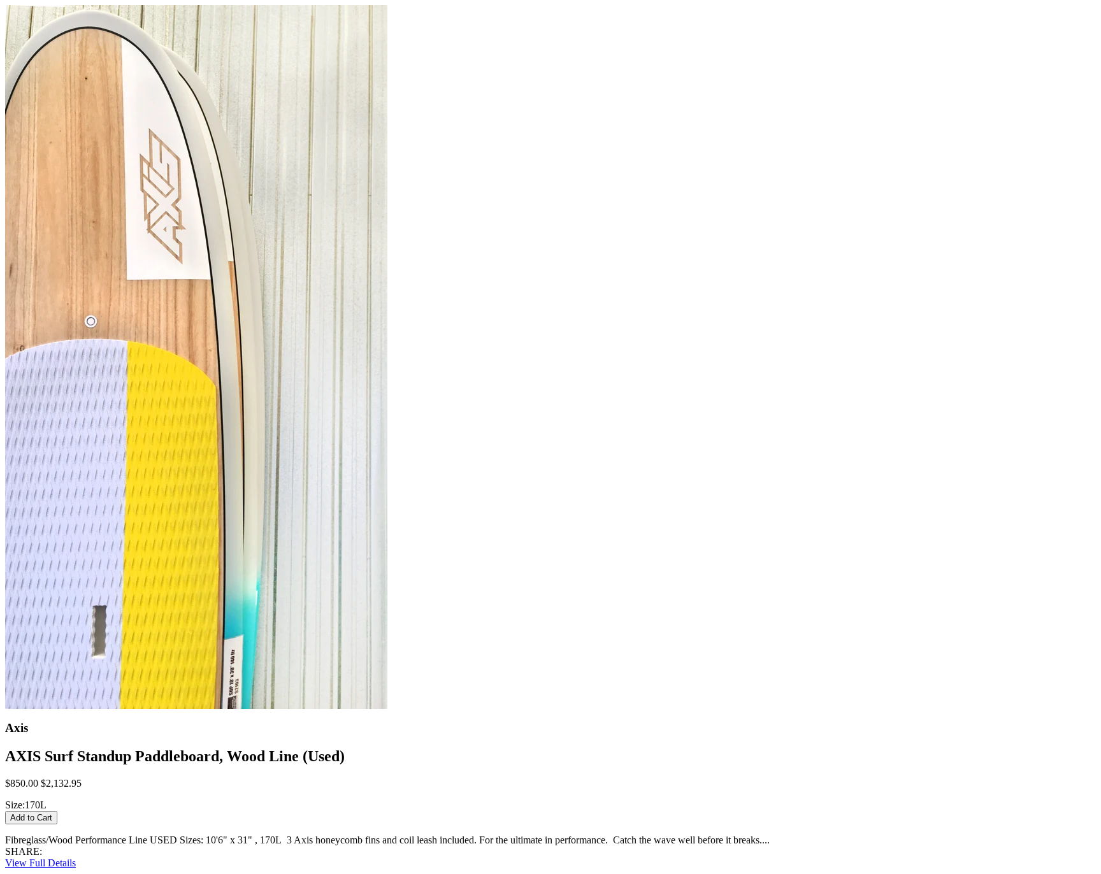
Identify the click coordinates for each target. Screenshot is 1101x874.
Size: (15, 804)
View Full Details (40, 862)
